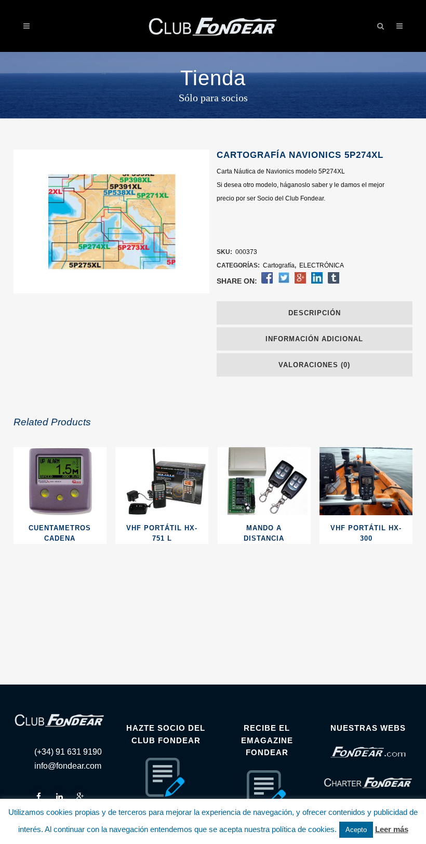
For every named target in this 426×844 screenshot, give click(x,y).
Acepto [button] (356, 830)
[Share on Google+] (300, 281)
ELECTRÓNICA (321, 265)
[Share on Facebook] (267, 281)
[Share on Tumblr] (333, 281)
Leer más (391, 829)
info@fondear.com (67, 765)
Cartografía (279, 265)
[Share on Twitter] (283, 281)
